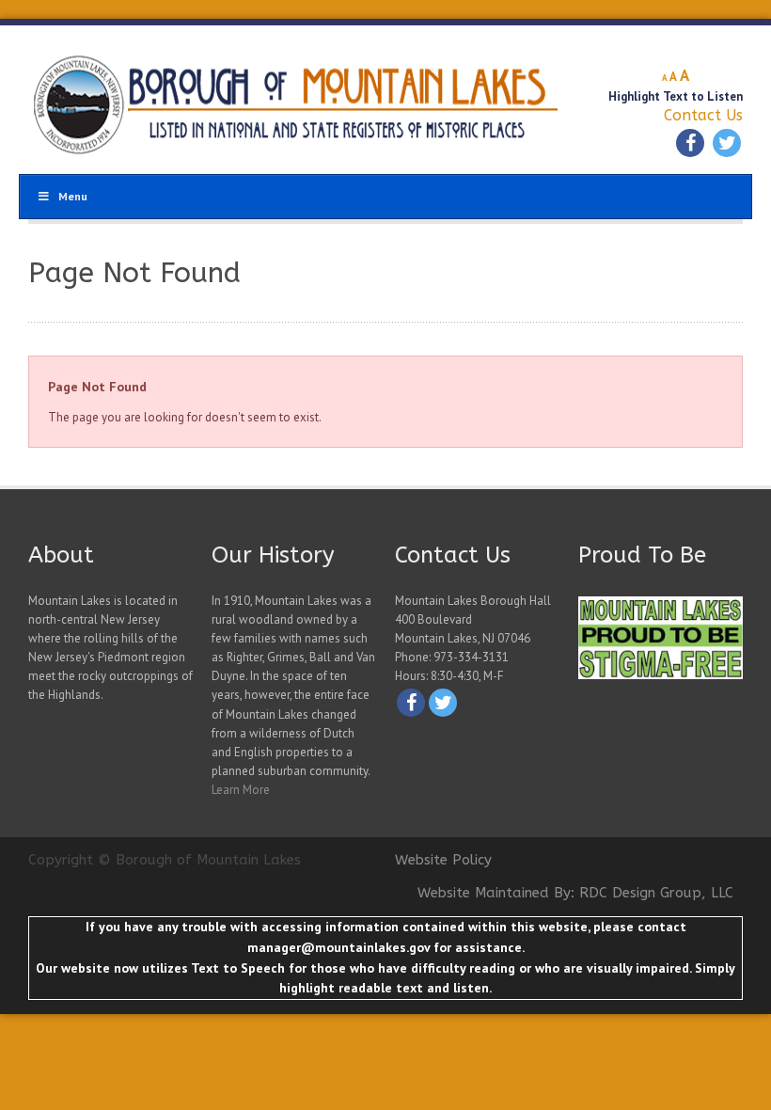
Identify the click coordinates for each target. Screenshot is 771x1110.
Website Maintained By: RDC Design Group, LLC (575, 892)
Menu (72, 196)
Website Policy (443, 859)
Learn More (241, 790)
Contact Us (703, 115)
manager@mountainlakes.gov (338, 947)
